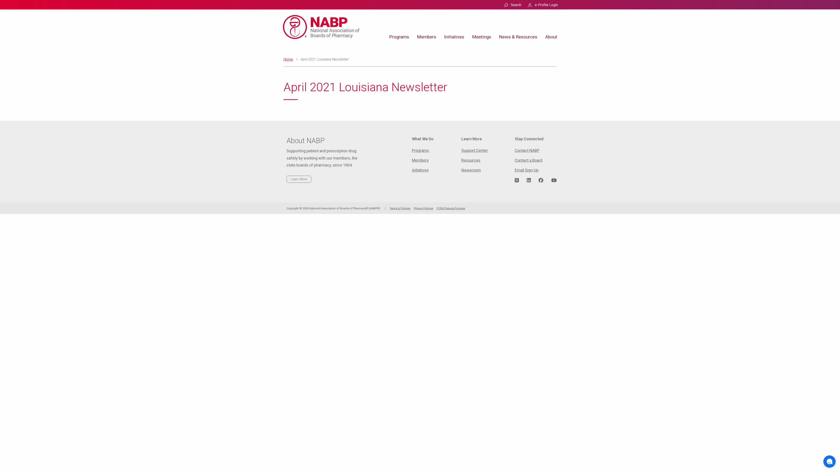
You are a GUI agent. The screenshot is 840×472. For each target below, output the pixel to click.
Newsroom (471, 170)
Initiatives (454, 37)
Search (516, 5)
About (551, 37)
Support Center (474, 150)
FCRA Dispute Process (451, 208)
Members (426, 37)
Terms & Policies (400, 208)
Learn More (299, 179)
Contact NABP (527, 150)
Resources (470, 160)
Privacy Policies (423, 208)
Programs (399, 37)
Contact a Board (528, 160)
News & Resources (518, 37)
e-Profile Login (546, 5)
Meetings (481, 37)
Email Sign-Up (527, 170)
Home (288, 59)
